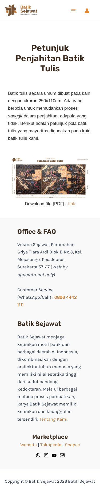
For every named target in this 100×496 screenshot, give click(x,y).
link (71, 203)
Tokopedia (50, 444)
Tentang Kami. (53, 419)
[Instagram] (46, 455)
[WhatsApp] (38, 455)
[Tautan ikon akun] (87, 10)
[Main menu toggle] (73, 11)
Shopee (72, 444)
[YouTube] (54, 455)
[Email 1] (62, 455)
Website (28, 444)
